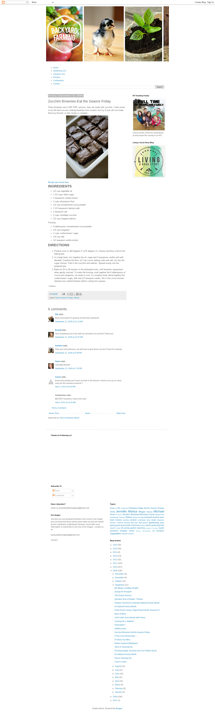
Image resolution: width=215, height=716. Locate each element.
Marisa (76, 298)
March (118, 685)
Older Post (120, 413)
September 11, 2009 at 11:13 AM (69, 321)
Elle (56, 314)
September (120, 585)
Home (55, 68)
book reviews (116, 520)
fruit (140, 523)
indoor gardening (152, 525)
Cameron (124, 508)
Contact (56, 84)
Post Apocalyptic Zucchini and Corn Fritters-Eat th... (136, 651)
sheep (138, 531)
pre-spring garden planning (133, 528)
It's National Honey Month (125, 606)
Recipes (56, 77)
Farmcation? (120, 625)
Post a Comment (59, 408)
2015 (115, 549)
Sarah (152, 514)
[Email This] (68, 294)
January (118, 692)
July (117, 670)
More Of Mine (120, 614)
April (117, 681)
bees (162, 517)
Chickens (133, 508)
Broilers (113, 508)
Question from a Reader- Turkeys (129, 599)
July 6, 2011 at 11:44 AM (65, 402)
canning (126, 520)
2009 (115, 571)
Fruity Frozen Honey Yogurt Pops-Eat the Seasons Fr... (138, 610)
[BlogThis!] (71, 294)
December (119, 574)
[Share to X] (74, 294)
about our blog (138, 517)
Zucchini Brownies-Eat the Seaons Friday (132, 632)
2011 (115, 563)
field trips (134, 523)
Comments (59, 495)
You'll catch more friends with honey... (130, 617)
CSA (118, 508)
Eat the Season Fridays (64, 298)
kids (162, 525)
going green (115, 525)
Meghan (150, 512)
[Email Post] (63, 294)
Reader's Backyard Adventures (136, 514)
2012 (115, 560)
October (118, 581)
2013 (115, 556)
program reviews (152, 528)
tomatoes (160, 531)
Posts (57, 491)
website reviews (128, 534)
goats (162, 523)
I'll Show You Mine (122, 640)
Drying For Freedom (123, 592)
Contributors (58, 80)
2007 (115, 700)
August (118, 666)
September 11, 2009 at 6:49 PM (68, 353)
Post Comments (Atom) (69, 418)
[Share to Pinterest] (80, 294)
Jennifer (121, 511)
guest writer (126, 525)
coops (153, 520)
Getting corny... (121, 628)
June (117, 674)
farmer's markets (116, 523)
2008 (115, 697)
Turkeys (122, 517)
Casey (58, 377)
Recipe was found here (58, 182)
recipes (123, 530)
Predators (118, 514)
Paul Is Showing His (123, 658)
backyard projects (151, 517)
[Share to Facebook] (77, 294)
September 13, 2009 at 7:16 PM (68, 368)
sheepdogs (146, 531)
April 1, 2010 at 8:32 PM (65, 387)
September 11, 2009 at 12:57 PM (69, 337)
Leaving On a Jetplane (124, 621)
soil (153, 531)
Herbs (112, 512)
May (117, 677)
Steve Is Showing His (124, 647)
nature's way (115, 528)
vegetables (115, 533)
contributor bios (144, 520)
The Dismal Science (123, 595)
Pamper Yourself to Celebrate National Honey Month (137, 603)
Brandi (58, 330)
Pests (112, 514)
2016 (115, 545)
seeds (131, 531)
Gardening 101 (59, 71)
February (119, 688)
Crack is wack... (121, 662)
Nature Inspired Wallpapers (126, 643)
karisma (58, 346)
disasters (160, 520)
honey (142, 525)
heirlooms (135, 525)
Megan (142, 511)
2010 (115, 567)
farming (127, 523)
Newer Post (54, 413)
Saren (57, 361)
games (145, 523)
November (119, 577)
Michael (159, 511)
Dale (141, 508)
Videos (128, 517)
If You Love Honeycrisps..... (126, 636)
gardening (154, 522)
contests (133, 520)
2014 (115, 552)
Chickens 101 (59, 74)
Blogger (119, 708)
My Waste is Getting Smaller (127, 588)
